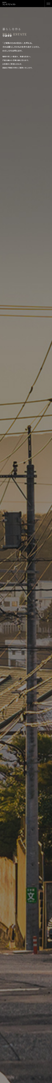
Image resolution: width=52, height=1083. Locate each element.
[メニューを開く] (48, 3)
